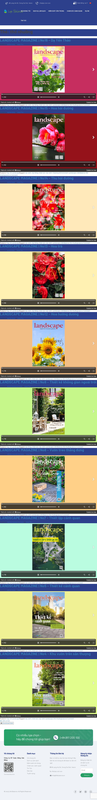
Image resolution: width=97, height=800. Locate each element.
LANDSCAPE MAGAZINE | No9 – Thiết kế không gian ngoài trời (48, 382)
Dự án (87, 11)
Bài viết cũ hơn (5, 721)
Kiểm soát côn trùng (56, 11)
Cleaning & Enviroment (60, 173)
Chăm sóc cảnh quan (74, 11)
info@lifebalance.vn (58, 775)
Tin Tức (23, 20)
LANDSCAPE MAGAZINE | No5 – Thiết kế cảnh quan (40, 586)
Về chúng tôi (25, 11)
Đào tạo (29, 771)
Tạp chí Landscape (13, 105)
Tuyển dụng (31, 773)
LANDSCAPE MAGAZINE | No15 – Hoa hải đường (36, 108)
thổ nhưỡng (74, 105)
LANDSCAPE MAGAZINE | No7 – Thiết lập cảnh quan (40, 518)
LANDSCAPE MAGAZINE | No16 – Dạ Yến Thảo (35, 40)
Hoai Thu (20, 44)
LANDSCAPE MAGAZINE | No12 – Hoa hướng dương (39, 314)
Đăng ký (87, 775)
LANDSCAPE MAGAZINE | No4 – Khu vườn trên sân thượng (45, 654)
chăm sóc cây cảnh (45, 105)
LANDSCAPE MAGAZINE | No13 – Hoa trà (31, 246)
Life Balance (65, 105)
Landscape (56, 105)
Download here (7, 723)
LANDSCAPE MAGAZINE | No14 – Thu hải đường (37, 178)
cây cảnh (28, 105)
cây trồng (35, 105)
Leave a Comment (84, 105)
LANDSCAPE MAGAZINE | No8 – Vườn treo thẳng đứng (42, 450)
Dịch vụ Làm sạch (39, 11)
